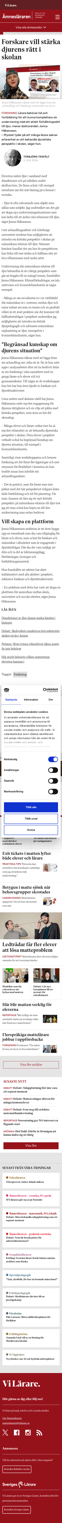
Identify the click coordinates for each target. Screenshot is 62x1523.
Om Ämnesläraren (12, 1418)
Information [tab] (31, 699)
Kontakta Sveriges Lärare (16, 1509)
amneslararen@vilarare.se (16, 1423)
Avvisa (31, 829)
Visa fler (31, 1145)
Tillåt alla (31, 807)
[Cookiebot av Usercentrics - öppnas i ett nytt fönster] (43, 690)
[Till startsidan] (10, 3)
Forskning (20, 674)
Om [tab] (51, 699)
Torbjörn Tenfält (36, 156)
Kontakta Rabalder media (17, 1469)
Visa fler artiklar (31, 1065)
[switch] (53, 770)
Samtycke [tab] (11, 699)
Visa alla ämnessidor (29, 27)
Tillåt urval (31, 818)
